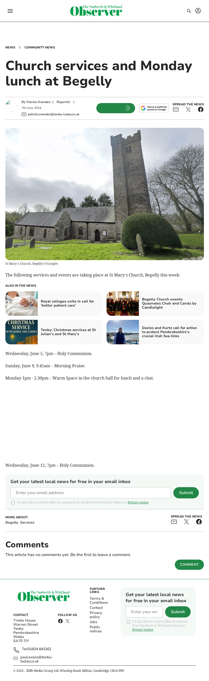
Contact (96, 607)
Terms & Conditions (99, 600)
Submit (186, 493)
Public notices (96, 629)
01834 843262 (39, 649)
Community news (39, 47)
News (10, 47)
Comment (189, 564)
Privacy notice (138, 502)
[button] (10, 11)
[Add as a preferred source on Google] (153, 108)
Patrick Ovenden (38, 102)
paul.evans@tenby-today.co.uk (36, 659)
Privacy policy (96, 614)
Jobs (93, 622)
